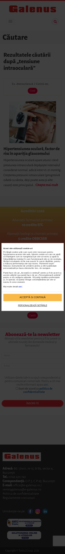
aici (20, 287)
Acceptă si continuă (33, 297)
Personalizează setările (32, 305)
